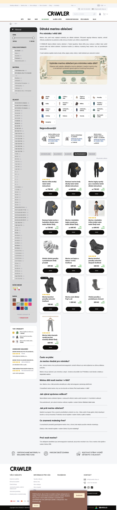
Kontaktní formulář (92, 493)
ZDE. (50, 444)
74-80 (17, 154)
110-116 (18, 161)
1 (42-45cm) (19, 253)
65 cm (17, 266)
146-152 (18, 169)
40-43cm (18, 235)
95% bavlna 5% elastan (22, 83)
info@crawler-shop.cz (93, 479)
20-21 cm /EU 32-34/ (21, 217)
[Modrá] (30, 300)
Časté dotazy (13, 484)
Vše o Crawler (43, 5)
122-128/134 (19, 141)
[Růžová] (30, 304)
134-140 (18, 166)
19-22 (17, 228)
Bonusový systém (14, 481)
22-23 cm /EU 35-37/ (21, 220)
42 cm (17, 192)
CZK (102, 5)
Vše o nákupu (33, 5)
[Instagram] (88, 487)
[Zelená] (22, 304)
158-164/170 (19, 225)
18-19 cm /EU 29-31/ (21, 215)
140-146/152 (19, 149)
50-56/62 (18, 110)
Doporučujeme (45, 154)
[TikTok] (92, 487)
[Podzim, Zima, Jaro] (18, 289)
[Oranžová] (14, 304)
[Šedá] (18, 304)
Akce (17, 53)
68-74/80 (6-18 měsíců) (22, 108)
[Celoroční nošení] (14, 289)
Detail (50, 194)
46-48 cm (18, 268)
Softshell (18, 80)
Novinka (18, 56)
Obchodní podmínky (15, 491)
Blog (50, 5)
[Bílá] (18, 300)
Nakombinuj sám (20, 61)
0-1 (17, 174)
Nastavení (36, 505)
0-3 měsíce (19, 187)
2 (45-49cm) (19, 255)
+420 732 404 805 (92, 482)
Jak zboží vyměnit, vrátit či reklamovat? (17, 487)
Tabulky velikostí (14, 5)
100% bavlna (19, 86)
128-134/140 (19, 143)
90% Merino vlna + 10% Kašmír (23, 92)
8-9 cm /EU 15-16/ (21, 207)
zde (40, 501)
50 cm (17, 202)
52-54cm (18, 248)
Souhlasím (79, 495)
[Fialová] (26, 300)
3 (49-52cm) (19, 258)
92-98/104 (19, 128)
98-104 (18, 159)
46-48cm (18, 243)
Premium (18, 58)
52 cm (17, 205)
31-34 (17, 230)
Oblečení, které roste (89, 402)
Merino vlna (24, 5)
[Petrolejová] (18, 308)
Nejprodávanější (80, 154)
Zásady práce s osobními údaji (18, 494)
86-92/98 (18, 126)
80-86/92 (18, 123)
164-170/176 (19, 276)
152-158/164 (19, 222)
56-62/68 (18, 113)
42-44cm (18, 238)
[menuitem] (23, 19)
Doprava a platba (14, 479)
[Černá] (22, 300)
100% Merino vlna (20, 70)
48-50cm (18, 245)
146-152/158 (19, 151)
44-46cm (18, 240)
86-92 (17, 156)
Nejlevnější (58, 154)
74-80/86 (18, 121)
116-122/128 (19, 138)
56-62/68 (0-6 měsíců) (22, 103)
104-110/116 (19, 133)
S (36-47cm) (19, 250)
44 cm (17, 194)
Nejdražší (68, 154)
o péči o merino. (86, 414)
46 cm (17, 197)
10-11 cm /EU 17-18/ (21, 210)
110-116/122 (19, 136)
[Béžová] (14, 308)
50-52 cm (18, 271)
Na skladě (19, 50)
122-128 (18, 164)
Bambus (18, 78)
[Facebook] (85, 487)
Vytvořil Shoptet (90, 507)
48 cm (17, 199)
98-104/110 (19, 131)
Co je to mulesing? (73, 428)
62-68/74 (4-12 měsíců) (22, 105)
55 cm (17, 263)
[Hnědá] (14, 300)
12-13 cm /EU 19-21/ (21, 212)
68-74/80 (18, 118)
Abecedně (92, 154)
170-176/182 (19, 278)
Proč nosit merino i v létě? (81, 388)
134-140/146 (19, 146)
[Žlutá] (26, 304)
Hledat (94, 14)
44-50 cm (18, 273)
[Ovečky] (26, 308)
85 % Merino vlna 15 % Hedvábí (23, 74)
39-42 (17, 233)
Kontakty (56, 5)
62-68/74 (18, 115)
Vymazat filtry (24, 317)
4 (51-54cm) (19, 261)
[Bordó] (22, 308)
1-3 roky (18, 189)
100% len (18, 88)
